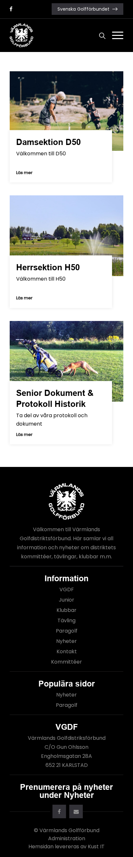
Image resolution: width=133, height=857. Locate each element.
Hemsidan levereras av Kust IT (66, 846)
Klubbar (66, 610)
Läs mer (24, 173)
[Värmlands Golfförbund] (55, 35)
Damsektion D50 (48, 142)
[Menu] (114, 35)
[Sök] (99, 35)
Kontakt (66, 651)
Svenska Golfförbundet (83, 9)
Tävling (66, 620)
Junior (66, 600)
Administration (66, 838)
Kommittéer (66, 662)
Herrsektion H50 (48, 267)
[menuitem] (99, 35)
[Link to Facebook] (11, 9)
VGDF (66, 589)
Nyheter (66, 641)
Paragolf (66, 631)
